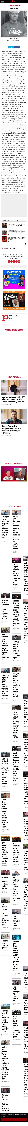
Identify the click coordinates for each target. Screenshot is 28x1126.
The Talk (3, 394)
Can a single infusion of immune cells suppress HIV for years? (16, 574)
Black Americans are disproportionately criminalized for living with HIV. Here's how (16, 766)
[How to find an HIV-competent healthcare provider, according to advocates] (14, 416)
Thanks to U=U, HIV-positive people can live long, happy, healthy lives (5, 1021)
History (15, 1013)
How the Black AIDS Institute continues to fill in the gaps (16, 1026)
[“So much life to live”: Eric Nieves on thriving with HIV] (5, 900)
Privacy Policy (23, 1114)
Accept (14, 1119)
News (2, 597)
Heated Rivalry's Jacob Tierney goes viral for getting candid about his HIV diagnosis (16, 613)
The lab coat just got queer (4, 944)
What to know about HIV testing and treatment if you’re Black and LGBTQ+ (16, 724)
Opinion (3, 631)
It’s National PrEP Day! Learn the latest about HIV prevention (16, 889)
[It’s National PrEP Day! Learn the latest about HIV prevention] (16, 873)
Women (14, 670)
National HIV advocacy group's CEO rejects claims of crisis (5, 609)
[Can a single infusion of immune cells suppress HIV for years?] (16, 560)
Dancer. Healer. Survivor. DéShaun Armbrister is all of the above (5, 1105)
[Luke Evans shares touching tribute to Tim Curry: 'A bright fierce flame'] (4, 225)
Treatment (4, 672)
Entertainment (16, 597)
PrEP (14, 874)
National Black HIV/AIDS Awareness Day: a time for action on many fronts (5, 771)
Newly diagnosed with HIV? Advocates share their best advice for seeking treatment (13, 399)
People (3, 874)
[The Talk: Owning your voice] (16, 911)
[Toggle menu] (2, 2)
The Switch (4, 901)
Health (3, 796)
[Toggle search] (26, 2)
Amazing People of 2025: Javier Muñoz (4, 882)
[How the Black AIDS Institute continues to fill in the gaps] (16, 1012)
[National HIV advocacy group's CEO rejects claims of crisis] (5, 595)
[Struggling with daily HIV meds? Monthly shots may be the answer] (5, 670)
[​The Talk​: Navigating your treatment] (16, 982)
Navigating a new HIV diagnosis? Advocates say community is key (5, 527)
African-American (3, 755)
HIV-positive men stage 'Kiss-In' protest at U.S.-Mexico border (5, 852)
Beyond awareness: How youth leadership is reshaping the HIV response (5, 646)
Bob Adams (15, 38)
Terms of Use (5, 1116)
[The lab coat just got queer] (5, 936)
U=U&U (3, 1007)
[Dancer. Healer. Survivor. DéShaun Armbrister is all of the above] (16, 1095)
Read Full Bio (6, 325)
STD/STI (25, 603)
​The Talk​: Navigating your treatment (16, 994)
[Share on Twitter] (11, 47)
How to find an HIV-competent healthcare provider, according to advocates (11, 429)
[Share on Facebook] (17, 47)
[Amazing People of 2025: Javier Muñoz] (5, 872)
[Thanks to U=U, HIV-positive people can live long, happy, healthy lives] (5, 1006)
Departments (13, 5)
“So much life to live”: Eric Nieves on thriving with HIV (5, 914)
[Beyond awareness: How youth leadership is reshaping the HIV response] (5, 630)
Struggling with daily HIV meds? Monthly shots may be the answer (5, 685)
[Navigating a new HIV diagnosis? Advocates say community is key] (5, 512)
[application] (14, 473)
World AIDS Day (4, 839)
